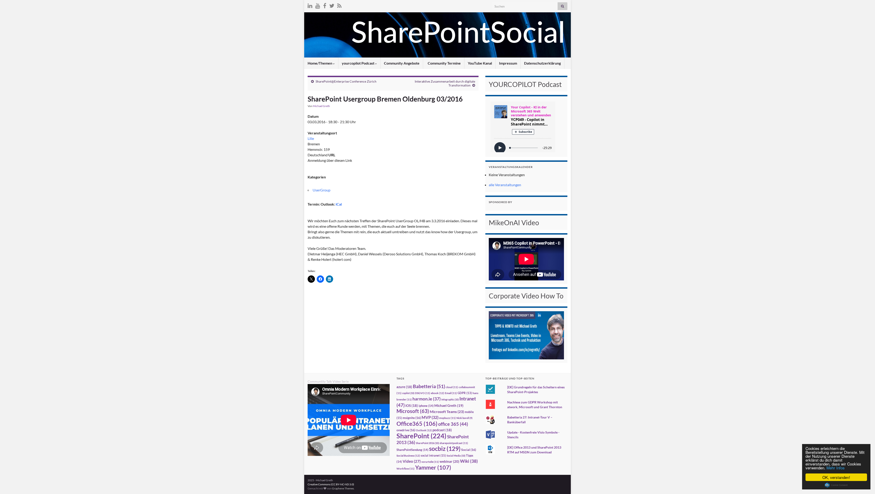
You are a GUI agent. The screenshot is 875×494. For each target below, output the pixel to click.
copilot (408, 393)
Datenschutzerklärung (542, 63)
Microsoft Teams (447, 411)
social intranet (433, 455)
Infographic (450, 399)
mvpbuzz (447, 418)
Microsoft (412, 411)
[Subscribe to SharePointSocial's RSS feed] (339, 5)
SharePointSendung (412, 450)
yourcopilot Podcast (358, 63)
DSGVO (422, 393)
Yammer (433, 467)
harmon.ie (426, 398)
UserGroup (321, 190)
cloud (452, 387)
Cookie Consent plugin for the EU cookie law (836, 485)
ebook (437, 393)
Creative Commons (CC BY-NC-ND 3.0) (331, 484)
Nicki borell (464, 417)
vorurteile (430, 461)
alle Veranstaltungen (505, 185)
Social (468, 450)
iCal (339, 204)
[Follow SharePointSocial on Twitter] (331, 5)
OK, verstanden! (836, 477)
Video (412, 461)
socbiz (445, 448)
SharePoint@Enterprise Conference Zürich (346, 81)
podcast (442, 430)
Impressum (508, 63)
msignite (412, 418)
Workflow (405, 468)
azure (404, 387)
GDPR (465, 393)
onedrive (405, 430)
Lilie (311, 138)
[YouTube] (317, 5)
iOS (411, 406)
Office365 (417, 423)
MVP (430, 417)
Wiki (469, 461)
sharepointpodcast (454, 443)
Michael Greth (321, 106)
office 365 (453, 424)
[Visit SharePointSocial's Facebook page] (324, 5)
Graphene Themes (343, 488)
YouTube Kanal (480, 63)
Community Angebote (401, 63)
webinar (449, 461)
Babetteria (429, 386)
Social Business (408, 455)
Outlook (424, 430)
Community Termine (444, 63)
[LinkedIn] (310, 5)
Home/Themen (320, 63)
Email (451, 393)
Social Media (456, 455)
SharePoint (421, 436)
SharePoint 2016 (427, 443)
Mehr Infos (835, 467)
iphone (426, 406)
